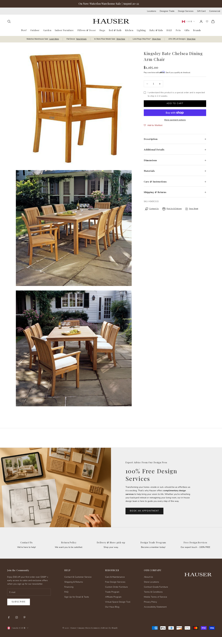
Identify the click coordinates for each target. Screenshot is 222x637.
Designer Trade (167, 11)
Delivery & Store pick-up (111, 542)
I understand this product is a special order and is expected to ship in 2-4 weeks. (176, 94)
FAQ (66, 591)
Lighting (141, 30)
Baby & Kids (156, 30)
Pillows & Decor (86, 30)
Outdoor (35, 30)
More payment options (175, 119)
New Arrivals (81, 39)
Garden (47, 30)
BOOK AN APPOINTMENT (144, 511)
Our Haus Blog (112, 606)
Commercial (214, 11)
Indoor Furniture (64, 30)
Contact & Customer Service (78, 577)
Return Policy (68, 542)
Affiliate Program (113, 596)
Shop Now (120, 39)
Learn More (54, 39)
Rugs (102, 30)
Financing (68, 586)
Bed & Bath (115, 30)
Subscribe (19, 601)
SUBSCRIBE (173, 606)
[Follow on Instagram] (16, 617)
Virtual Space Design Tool (117, 601)
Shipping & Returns (73, 582)
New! (24, 30)
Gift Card (201, 11)
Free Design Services (195, 542)
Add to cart (175, 103)
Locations (151, 11)
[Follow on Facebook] (8, 617)
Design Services (185, 11)
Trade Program (112, 591)
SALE (169, 30)
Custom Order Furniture (116, 586)
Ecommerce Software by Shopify (104, 628)
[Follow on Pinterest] (24, 617)
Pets (178, 30)
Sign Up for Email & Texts (76, 596)
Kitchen (129, 30)
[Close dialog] (215, 556)
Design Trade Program (153, 542)
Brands (197, 30)
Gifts (187, 30)
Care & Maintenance (115, 577)
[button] (153, 125)
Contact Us (26, 542)
